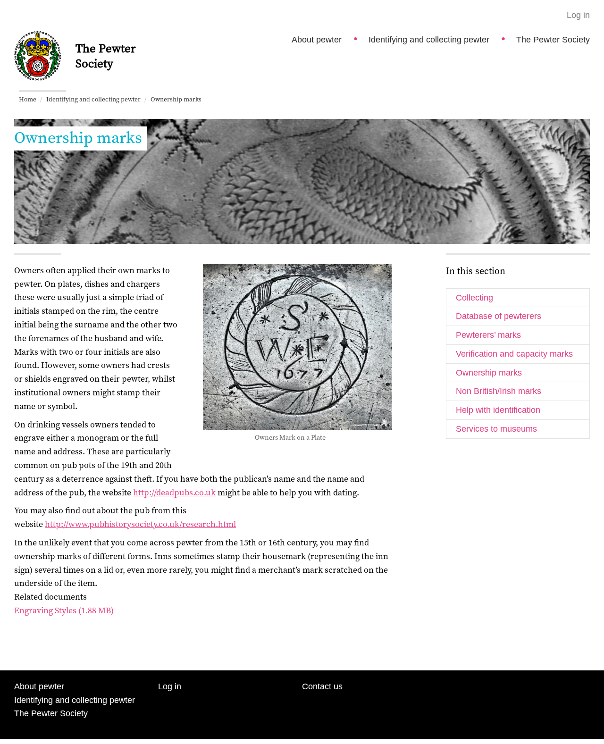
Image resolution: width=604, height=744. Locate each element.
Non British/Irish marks (498, 391)
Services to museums (496, 429)
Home (27, 99)
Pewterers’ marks (488, 335)
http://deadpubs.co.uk (174, 492)
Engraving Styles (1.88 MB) (64, 610)
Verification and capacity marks (514, 354)
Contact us (322, 686)
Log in (578, 15)
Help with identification (498, 410)
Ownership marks (489, 372)
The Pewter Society (553, 39)
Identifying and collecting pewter (429, 39)
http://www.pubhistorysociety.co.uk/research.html (140, 524)
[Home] (37, 54)
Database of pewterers (498, 316)
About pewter (317, 39)
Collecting (474, 297)
